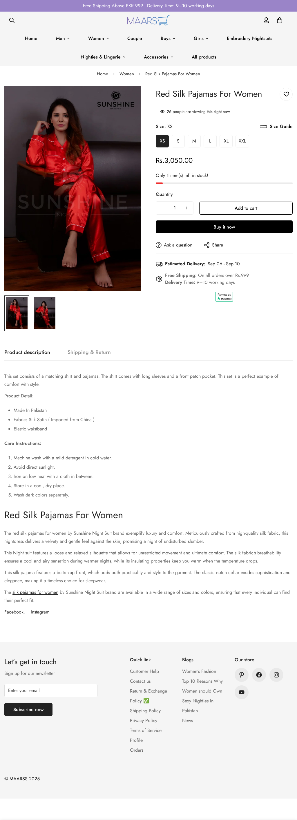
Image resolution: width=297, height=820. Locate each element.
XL (226, 141)
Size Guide (281, 126)
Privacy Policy (143, 720)
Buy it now (224, 227)
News (187, 720)
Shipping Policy (145, 710)
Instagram (40, 612)
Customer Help (144, 671)
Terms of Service (146, 730)
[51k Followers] (276, 675)
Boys (166, 38)
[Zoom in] (128, 98)
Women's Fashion (199, 671)
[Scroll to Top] (285, 788)
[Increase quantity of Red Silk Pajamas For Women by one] (186, 208)
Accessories (156, 57)
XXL (242, 141)
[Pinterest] (242, 675)
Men (60, 38)
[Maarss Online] (148, 20)
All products (204, 57)
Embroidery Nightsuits (249, 38)
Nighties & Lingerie (101, 57)
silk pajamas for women (35, 592)
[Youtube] (242, 692)
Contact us (140, 681)
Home (31, 38)
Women (96, 38)
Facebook (13, 612)
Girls (199, 38)
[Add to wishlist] (286, 94)
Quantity (164, 194)
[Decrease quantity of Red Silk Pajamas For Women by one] (162, 208)
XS (162, 141)
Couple (134, 38)
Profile (136, 740)
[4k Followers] (259, 675)
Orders (136, 750)
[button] (279, 20)
